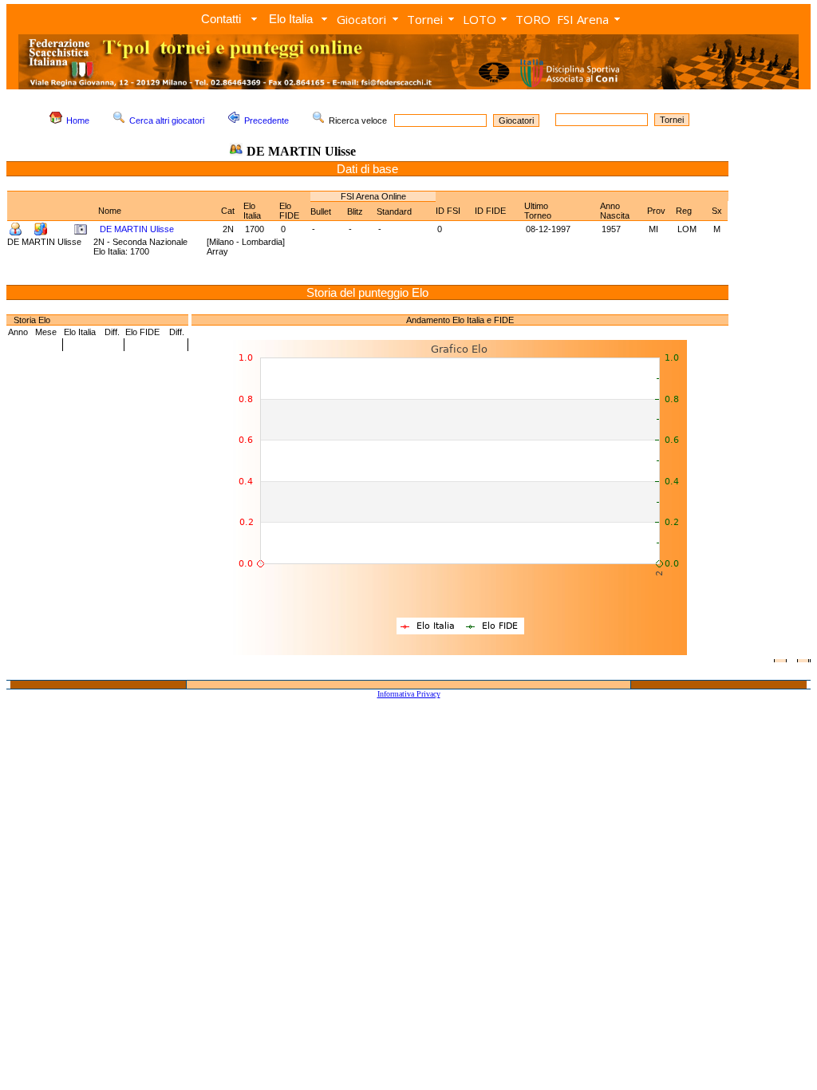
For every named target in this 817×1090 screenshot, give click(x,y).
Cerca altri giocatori (166, 120)
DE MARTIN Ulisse (137, 229)
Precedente (266, 120)
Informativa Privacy (408, 693)
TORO (533, 19)
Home (77, 120)
